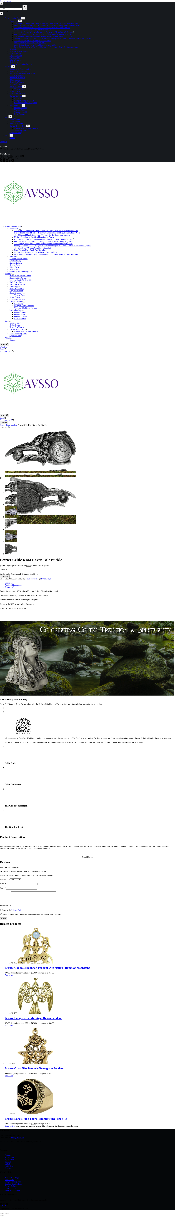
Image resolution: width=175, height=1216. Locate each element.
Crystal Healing (15, 261)
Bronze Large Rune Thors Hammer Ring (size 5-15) (36, 1118)
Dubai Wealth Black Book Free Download (30, 250)
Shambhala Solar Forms (19, 259)
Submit (3, 918)
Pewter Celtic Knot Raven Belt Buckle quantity (18, 574)
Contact (12, 340)
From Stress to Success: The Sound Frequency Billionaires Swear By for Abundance (46, 254)
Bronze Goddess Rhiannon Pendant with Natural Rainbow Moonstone (47, 967)
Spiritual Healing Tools (18, 334)
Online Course (15, 325)
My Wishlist (9, 1159)
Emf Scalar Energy (12, 1178)
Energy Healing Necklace (24, 306)
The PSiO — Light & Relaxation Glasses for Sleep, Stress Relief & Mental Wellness (46, 231)
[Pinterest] (4, 1205)
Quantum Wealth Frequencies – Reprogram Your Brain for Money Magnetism (43, 241)
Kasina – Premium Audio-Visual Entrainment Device (34, 237)
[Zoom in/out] (1, 1213)
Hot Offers (9, 1166)
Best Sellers (14, 256)
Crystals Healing (16, 336)
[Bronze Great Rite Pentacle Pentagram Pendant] (35, 1063)
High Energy (14, 269)
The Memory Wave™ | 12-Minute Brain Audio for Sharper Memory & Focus (43, 244)
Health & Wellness (17, 289)
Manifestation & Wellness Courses (22, 280)
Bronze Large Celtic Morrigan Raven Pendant (33, 1018)
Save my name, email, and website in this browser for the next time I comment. (32, 914)
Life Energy (18, 304)
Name (3, 884)
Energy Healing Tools (13, 226)
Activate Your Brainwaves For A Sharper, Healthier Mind (35, 252)
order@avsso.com (17, 1138)
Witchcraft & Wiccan (17, 284)
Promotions (14, 229)
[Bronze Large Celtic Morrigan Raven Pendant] (35, 1013)
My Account (9, 1157)
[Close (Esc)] (8, 1213)
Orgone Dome (15, 265)
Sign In (7, 1164)
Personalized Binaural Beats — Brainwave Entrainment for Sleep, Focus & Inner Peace (47, 233)
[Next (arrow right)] (3, 1215)
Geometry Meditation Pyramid (21, 271)
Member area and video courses (26, 331)
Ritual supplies (15, 286)
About (7, 338)
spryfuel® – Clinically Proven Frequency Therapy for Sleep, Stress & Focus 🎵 (44, 239)
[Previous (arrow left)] (1, 1215)
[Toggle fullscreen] (3, 1213)
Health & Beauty (16, 293)
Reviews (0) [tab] (9, 587)
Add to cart (5, 576)
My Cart (8, 1162)
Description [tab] (9, 583)
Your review (5, 906)
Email (3, 888)
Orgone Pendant (20, 312)
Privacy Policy (16, 910)
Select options (10, 1126)
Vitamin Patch (19, 295)
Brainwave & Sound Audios (20, 276)
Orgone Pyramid (20, 316)
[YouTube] (1, 1205)
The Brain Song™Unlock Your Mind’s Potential (32, 248)
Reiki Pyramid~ (20, 319)
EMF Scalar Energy (17, 282)
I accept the (12, 910)
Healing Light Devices (18, 278)
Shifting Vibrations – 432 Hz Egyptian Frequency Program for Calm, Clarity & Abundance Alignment (52, 246)
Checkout (8, 1168)
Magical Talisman (16, 291)
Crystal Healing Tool (17, 299)
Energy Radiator (16, 263)
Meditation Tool (16, 310)
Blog (6, 321)
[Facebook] (7, 1205)
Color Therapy (15, 323)
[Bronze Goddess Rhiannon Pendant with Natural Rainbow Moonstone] (35, 963)
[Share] (6, 1213)
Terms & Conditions (12, 1190)
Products (8, 274)
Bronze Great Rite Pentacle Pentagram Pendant (34, 1068)
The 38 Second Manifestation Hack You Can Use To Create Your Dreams (42, 235)
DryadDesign (46, 579)
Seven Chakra (15, 297)
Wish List (3, 347)
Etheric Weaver (15, 267)
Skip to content (5, 1)
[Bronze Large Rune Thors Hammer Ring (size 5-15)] (35, 1114)
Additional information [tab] (13, 585)
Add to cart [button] (9, 975)
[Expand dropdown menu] (20, 229)
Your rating (5, 879)
